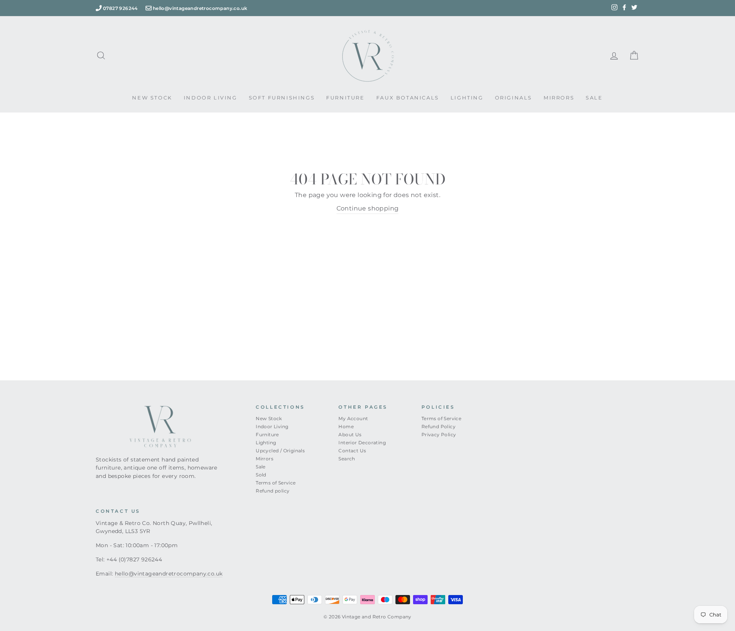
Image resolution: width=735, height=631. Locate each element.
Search (346, 458)
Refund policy (272, 491)
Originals (513, 98)
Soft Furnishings (282, 98)
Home (346, 426)
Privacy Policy (438, 434)
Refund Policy (438, 426)
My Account (353, 418)
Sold (261, 475)
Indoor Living (210, 98)
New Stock (152, 98)
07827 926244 (120, 8)
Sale (594, 98)
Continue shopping (367, 208)
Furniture (345, 98)
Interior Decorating (362, 442)
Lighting (467, 98)
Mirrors (559, 98)
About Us (349, 434)
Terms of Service (276, 483)
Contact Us (352, 450)
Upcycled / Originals (280, 450)
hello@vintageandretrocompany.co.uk (200, 8)
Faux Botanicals (407, 98)
